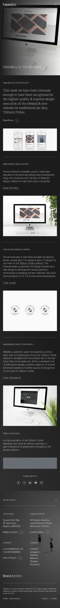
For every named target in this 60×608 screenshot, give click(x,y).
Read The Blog (10, 188)
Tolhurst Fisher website (31, 263)
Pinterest (34, 561)
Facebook (35, 564)
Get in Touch (9, 500)
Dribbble (34, 555)
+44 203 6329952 (11, 552)
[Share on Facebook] (18, 483)
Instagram (35, 552)
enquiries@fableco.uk (13, 548)
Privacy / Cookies (49, 598)
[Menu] (55, 4)
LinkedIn (34, 548)
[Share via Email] (36, 483)
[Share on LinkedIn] (30, 483)
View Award (9, 282)
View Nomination (12, 377)
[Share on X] (24, 483)
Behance (34, 558)
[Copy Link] (42, 483)
